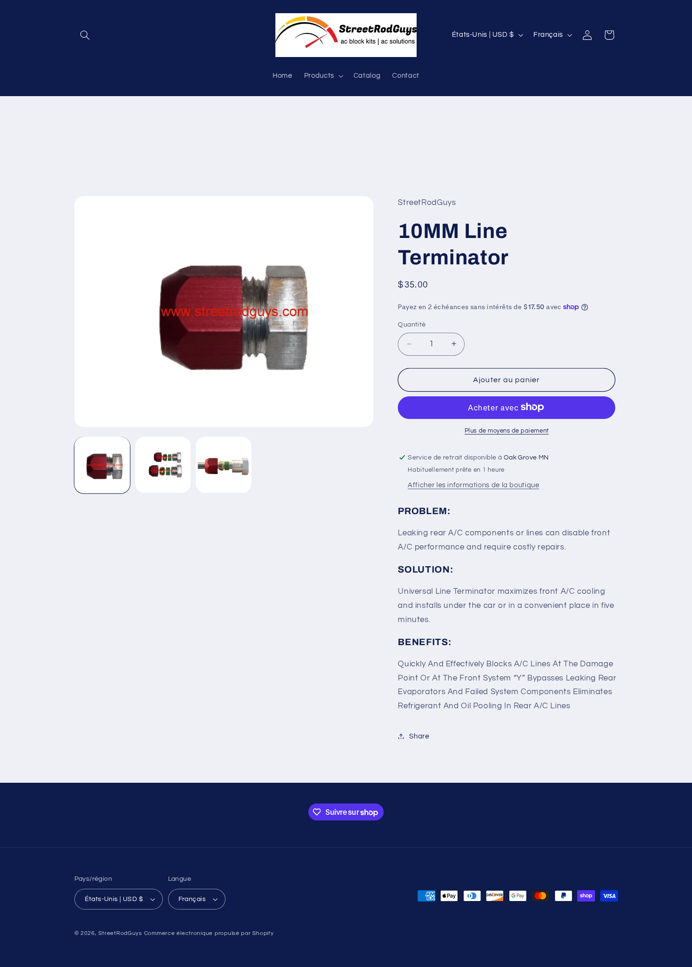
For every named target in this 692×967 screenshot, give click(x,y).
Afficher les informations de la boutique (473, 484)
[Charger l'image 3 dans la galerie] (224, 465)
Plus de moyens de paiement (507, 430)
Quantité (412, 324)
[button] (85, 35)
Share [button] (419, 735)
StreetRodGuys (120, 933)
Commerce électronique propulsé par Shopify (209, 933)
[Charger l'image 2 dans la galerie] (163, 465)
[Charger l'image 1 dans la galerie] (102, 465)
